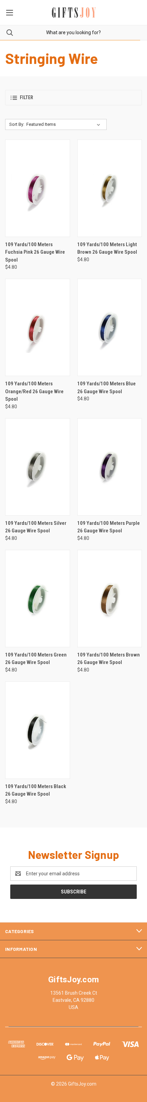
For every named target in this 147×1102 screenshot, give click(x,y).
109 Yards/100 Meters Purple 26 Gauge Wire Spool (108, 527)
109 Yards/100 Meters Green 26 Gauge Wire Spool (36, 659)
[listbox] (64, 124)
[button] (73, 97)
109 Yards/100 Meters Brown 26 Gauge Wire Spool (108, 659)
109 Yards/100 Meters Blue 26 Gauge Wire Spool (106, 388)
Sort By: (16, 124)
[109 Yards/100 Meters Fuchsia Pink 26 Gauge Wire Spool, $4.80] (37, 188)
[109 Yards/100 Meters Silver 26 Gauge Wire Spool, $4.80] (37, 467)
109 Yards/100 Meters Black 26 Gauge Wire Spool (35, 790)
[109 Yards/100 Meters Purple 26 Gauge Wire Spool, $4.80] (110, 467)
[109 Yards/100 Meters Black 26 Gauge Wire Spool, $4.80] (37, 730)
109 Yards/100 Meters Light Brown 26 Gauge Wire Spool (107, 248)
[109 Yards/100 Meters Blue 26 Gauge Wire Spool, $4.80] (110, 327)
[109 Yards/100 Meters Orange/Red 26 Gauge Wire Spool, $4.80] (37, 327)
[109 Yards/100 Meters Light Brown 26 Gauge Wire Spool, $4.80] (110, 188)
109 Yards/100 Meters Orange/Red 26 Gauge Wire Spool (34, 391)
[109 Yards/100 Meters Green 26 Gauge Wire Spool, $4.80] (37, 598)
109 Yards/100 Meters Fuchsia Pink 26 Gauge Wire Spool (35, 252)
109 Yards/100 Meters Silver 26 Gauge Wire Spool (35, 527)
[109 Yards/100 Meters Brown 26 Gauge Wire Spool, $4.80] (110, 598)
